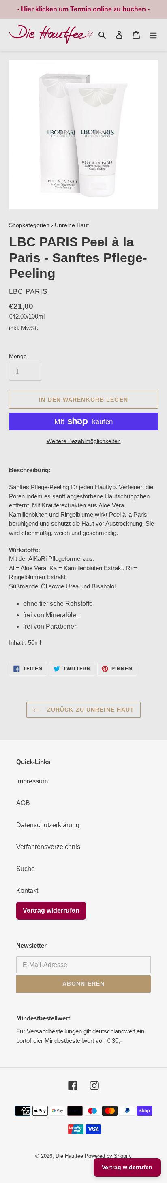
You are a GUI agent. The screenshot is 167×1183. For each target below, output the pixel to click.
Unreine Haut (72, 225)
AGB (23, 803)
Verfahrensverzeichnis (48, 846)
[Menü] (153, 34)
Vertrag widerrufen (51, 910)
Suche (25, 868)
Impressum (32, 781)
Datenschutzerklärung (47, 824)
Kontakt (27, 890)
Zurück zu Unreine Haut (90, 709)
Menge (18, 356)
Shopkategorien (29, 225)
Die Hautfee (69, 1156)
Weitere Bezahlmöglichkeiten (84, 441)
